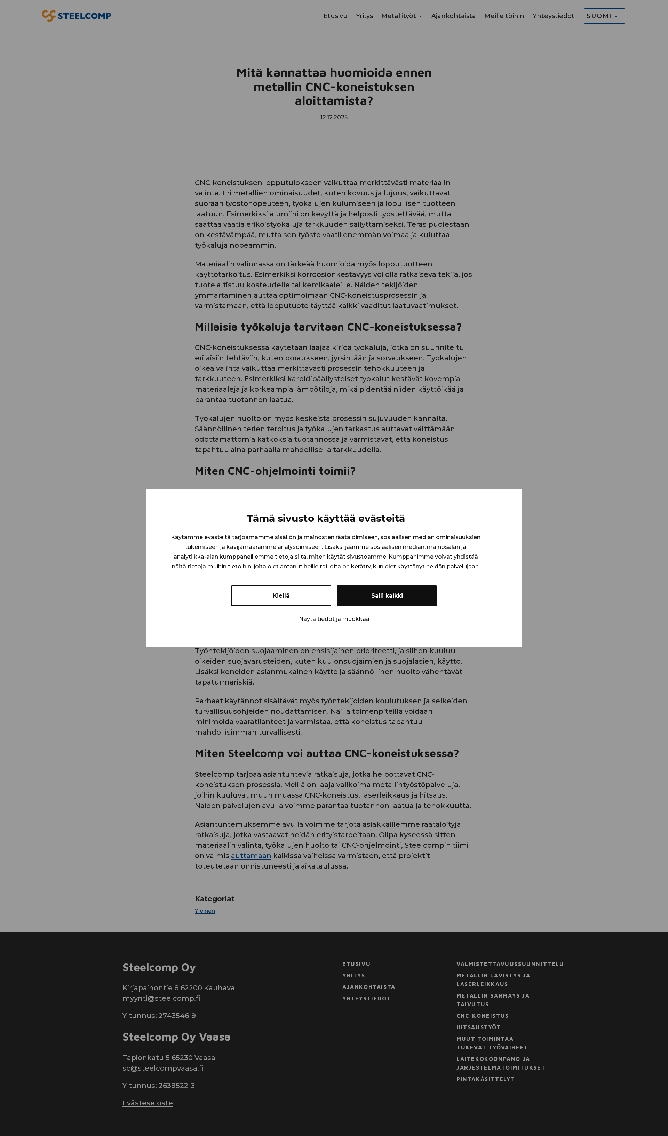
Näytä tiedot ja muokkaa (334, 619)
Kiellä (281, 595)
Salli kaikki (387, 595)
